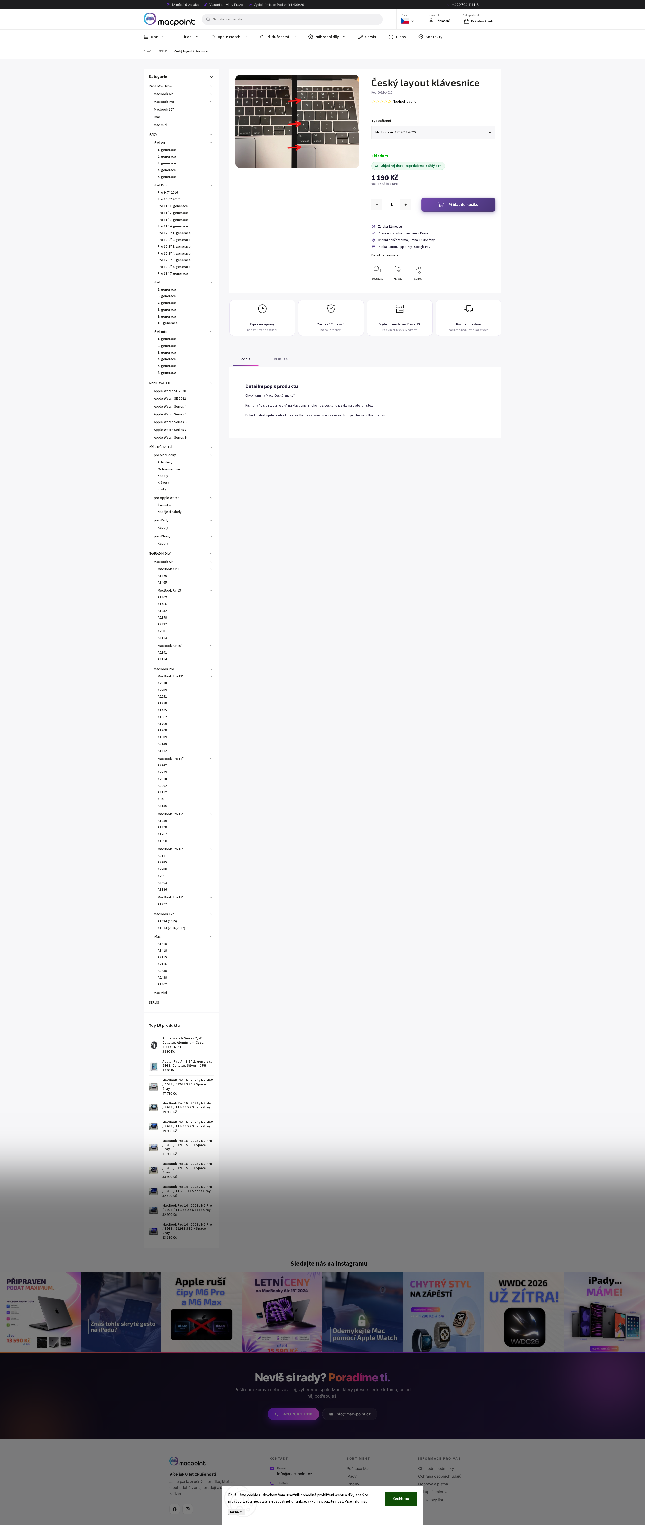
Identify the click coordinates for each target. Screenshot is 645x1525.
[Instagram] (187, 1509)
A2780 (162, 869)
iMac (157, 117)
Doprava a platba (433, 1484)
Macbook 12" (164, 109)
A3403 (162, 882)
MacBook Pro (164, 101)
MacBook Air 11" (170, 569)
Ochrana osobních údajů (439, 1476)
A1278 (162, 703)
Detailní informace (385, 255)
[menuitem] (157, 37)
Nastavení (236, 1511)
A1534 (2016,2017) (171, 928)
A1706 (162, 723)
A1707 (162, 834)
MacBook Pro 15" (171, 814)
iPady (352, 1476)
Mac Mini (160, 992)
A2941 (162, 652)
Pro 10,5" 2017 (169, 199)
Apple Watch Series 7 (170, 429)
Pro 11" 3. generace (173, 219)
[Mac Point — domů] (187, 1461)
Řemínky (164, 505)
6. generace (167, 296)
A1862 (162, 984)
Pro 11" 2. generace (173, 212)
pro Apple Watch (167, 498)
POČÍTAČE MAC (160, 85)
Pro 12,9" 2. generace (174, 239)
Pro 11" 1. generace (173, 206)
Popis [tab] (246, 359)
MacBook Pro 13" (171, 676)
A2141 (162, 855)
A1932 (162, 610)
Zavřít (487, 287)
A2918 (162, 779)
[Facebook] (174, 1509)
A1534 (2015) (167, 921)
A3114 (162, 659)
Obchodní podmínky (436, 1468)
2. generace (167, 156)
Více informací (356, 1501)
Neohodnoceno (404, 101)
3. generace (167, 163)
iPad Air (159, 142)
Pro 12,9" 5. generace (174, 260)
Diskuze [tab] (281, 359)
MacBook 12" (164, 914)
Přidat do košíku (463, 204)
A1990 (162, 841)
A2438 (162, 970)
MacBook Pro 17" (171, 897)
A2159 (162, 743)
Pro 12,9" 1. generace (174, 233)
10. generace (168, 323)
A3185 (162, 805)
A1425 (162, 710)
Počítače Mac (358, 1468)
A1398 (162, 827)
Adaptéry (165, 462)
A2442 (162, 765)
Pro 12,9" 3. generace (174, 246)
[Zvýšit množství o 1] (405, 204)
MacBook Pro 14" (171, 758)
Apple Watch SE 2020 (170, 391)
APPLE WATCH (159, 383)
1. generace (167, 149)
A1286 (162, 820)
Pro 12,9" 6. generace (174, 266)
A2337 (162, 624)
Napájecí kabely (170, 511)
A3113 (162, 637)
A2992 (162, 785)
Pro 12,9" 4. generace (174, 253)
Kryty (162, 489)
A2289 (162, 690)
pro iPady (161, 520)
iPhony (353, 1484)
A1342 (162, 750)
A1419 (162, 950)
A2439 (162, 977)
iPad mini (160, 331)
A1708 (162, 730)
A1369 (162, 597)
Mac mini (160, 125)
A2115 (162, 957)
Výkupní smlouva (433, 1491)
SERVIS (154, 1002)
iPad (157, 282)
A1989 (162, 737)
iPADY (153, 134)
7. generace (167, 302)
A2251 (162, 696)
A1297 (162, 904)
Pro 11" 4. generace (173, 226)
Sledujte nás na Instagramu (329, 1263)
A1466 (162, 604)
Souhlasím (401, 1499)
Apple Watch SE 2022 (170, 398)
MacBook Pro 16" (171, 849)
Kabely (163, 475)
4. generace (167, 170)
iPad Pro (160, 185)
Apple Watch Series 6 (170, 422)
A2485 (162, 862)
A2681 (162, 631)
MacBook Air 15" (170, 645)
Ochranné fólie (169, 469)
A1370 (162, 575)
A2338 (162, 683)
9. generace (167, 316)
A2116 (162, 964)
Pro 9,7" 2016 (168, 192)
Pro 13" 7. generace (173, 273)
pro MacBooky (165, 455)
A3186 (162, 889)
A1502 (162, 717)
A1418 (162, 943)
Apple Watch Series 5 (170, 414)
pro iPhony (162, 536)
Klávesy (164, 482)
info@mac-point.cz (294, 1473)
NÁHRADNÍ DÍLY (160, 553)
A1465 (162, 582)
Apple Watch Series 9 (170, 437)
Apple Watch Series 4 (170, 406)
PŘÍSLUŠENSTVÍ (160, 447)
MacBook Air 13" (170, 590)
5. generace (167, 176)
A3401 (162, 799)
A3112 (162, 792)
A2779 (162, 772)
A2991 (162, 876)
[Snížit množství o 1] (376, 204)
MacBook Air (163, 94)
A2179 (162, 617)
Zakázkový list (430, 1499)
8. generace (167, 309)
